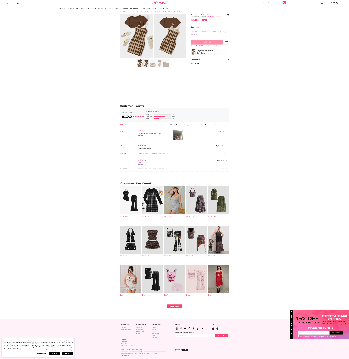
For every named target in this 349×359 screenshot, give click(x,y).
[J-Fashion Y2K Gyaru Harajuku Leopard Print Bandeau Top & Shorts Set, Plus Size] (152, 240)
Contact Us (139, 327)
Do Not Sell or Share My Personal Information (155, 351)
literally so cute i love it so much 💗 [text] (149, 133)
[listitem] (130, 205)
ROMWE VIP (139, 333)
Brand (162, 8)
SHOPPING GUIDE (156, 324)
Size (195, 27)
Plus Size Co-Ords (149, 12)
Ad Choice (154, 353)
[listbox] (322, 2)
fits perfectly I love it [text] (144, 148)
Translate (140, 135)
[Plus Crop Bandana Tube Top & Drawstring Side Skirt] (174, 200)
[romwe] (160, 2)
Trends (87, 8)
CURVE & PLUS (109, 8)
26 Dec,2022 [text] (123, 168)
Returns (154, 329)
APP (213, 324)
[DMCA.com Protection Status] (184, 350)
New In (78, 8)
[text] (153, 131)
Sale (82, 8)
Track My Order (155, 333)
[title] (174, 183)
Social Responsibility (126, 329)
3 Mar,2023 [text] (123, 153)
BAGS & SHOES (146, 8)
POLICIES (123, 339)
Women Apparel (128, 12)
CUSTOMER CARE (141, 324)
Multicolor (156, 139)
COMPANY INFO (125, 324)
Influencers (123, 327)
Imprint (148, 353)
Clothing (93, 8)
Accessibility (124, 341)
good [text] (139, 162)
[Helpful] (216, 131)
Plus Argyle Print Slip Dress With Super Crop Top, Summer (207, 15)
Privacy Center (124, 351)
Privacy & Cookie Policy (136, 351)
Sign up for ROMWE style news (184, 332)
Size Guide (154, 337)
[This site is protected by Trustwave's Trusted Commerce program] (177, 350)
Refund (153, 331)
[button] (226, 42)
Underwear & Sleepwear (122, 8)
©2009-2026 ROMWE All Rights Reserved (131, 349)
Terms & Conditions (126, 353)
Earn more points (140, 331)
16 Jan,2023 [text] (123, 139)
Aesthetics (71, 8)
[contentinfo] (122, 216)
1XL (165, 139)
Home (121, 12)
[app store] (213, 328)
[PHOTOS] (153, 36)
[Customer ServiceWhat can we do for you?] (334, 2)
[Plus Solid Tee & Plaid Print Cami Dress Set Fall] (152, 200)
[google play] (217, 328)
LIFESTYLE (155, 8)
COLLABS (100, 8)
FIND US (177, 324)
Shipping (154, 327)
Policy (167, 8)
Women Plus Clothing (138, 12)
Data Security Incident (126, 346)
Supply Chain (124, 343)
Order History (139, 329)
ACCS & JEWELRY (135, 8)
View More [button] (174, 306)
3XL (165, 153)
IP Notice (134, 353)
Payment (154, 335)
